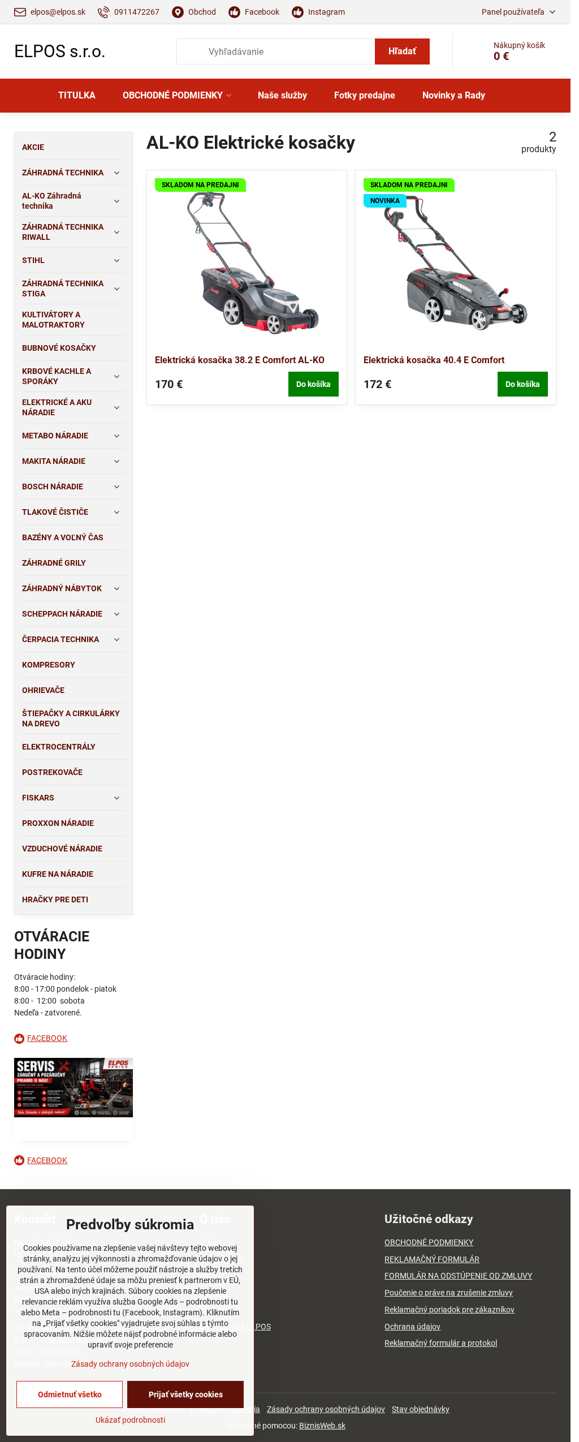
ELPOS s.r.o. (60, 51)
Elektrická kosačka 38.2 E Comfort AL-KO (240, 360)
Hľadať (402, 51)
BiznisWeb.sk (322, 1425)
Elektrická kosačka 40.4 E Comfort (434, 360)
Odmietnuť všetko (70, 1394)
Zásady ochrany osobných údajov (326, 1409)
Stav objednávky (421, 1409)
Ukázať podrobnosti (130, 1419)
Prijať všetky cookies (186, 1394)
